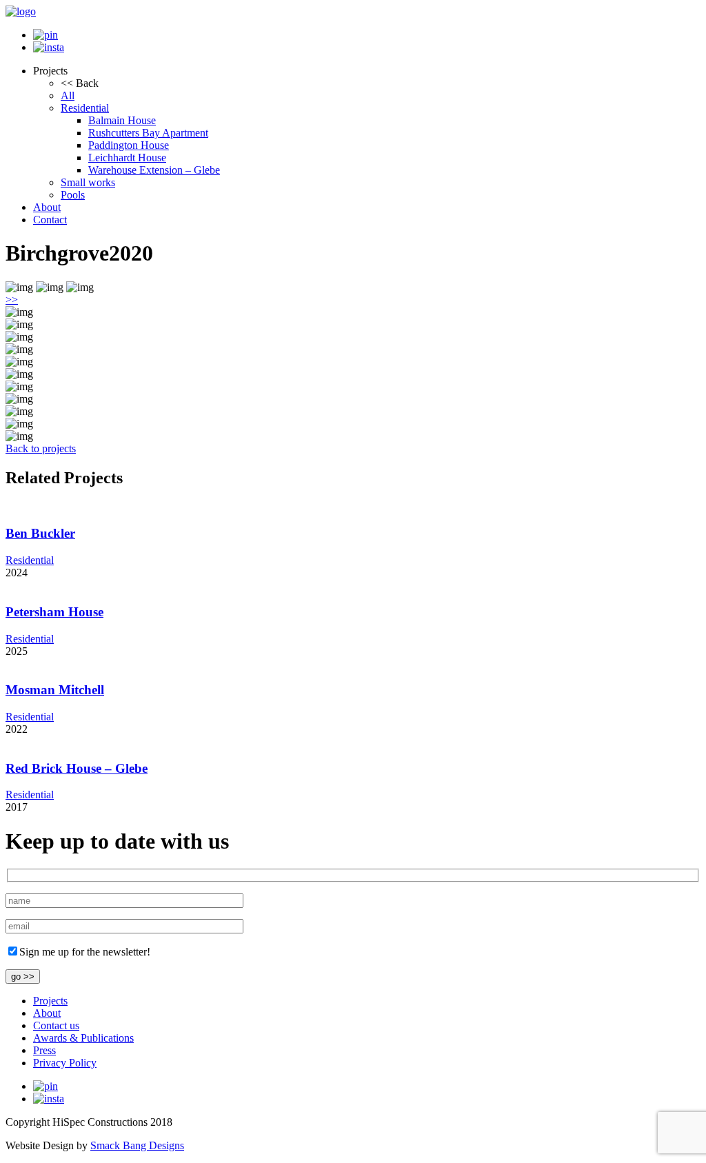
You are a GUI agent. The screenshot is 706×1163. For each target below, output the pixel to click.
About (47, 207)
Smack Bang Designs (137, 1145)
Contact (50, 219)
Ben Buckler (40, 533)
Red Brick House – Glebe (77, 768)
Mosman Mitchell (55, 689)
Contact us (56, 1025)
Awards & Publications (83, 1038)
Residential (85, 108)
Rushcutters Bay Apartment (148, 133)
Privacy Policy (65, 1063)
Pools (73, 195)
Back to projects (41, 448)
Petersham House (54, 612)
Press (44, 1050)
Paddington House (128, 145)
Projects (50, 1001)
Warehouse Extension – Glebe (154, 170)
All (67, 95)
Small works (88, 182)
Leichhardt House (127, 157)
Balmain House (122, 120)
